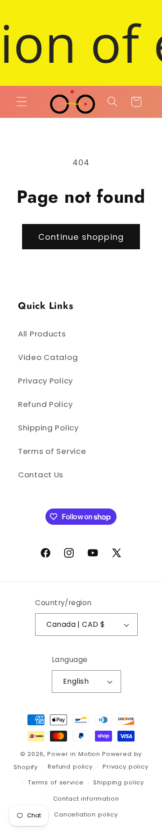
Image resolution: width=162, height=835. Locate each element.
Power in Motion (73, 754)
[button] (22, 102)
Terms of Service (52, 451)
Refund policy (70, 766)
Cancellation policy (86, 814)
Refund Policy (45, 404)
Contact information (86, 798)
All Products (42, 333)
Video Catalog (48, 357)
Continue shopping (81, 237)
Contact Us (40, 474)
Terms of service (55, 782)
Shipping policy (118, 782)
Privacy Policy (45, 380)
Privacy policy (125, 766)
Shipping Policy (48, 427)
